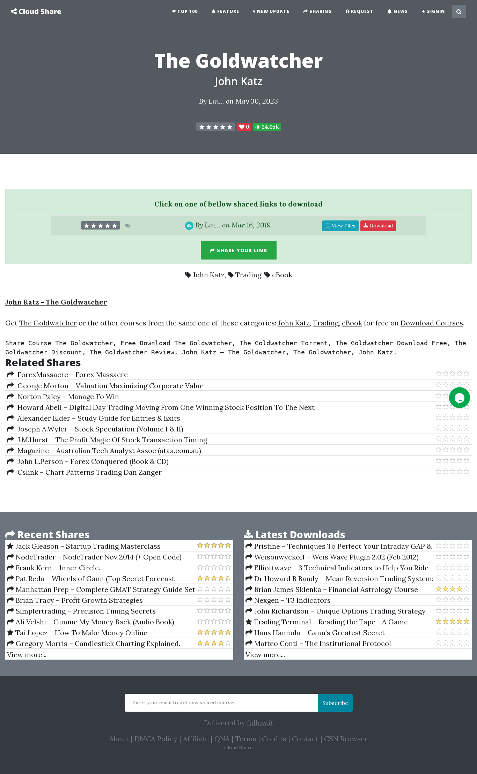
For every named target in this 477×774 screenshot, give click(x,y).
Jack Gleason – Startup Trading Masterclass (87, 546)
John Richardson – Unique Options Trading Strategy (339, 611)
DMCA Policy (155, 738)
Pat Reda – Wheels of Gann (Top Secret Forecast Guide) (91, 578)
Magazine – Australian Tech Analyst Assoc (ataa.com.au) (107, 450)
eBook (282, 274)
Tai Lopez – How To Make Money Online (80, 632)
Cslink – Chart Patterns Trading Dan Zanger (88, 472)
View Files (342, 226)
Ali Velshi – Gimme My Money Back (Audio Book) (94, 621)
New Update (272, 11)
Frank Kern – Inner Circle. (57, 567)
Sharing (320, 11)
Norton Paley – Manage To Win (66, 396)
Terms (245, 738)
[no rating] (215, 126)
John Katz (238, 81)
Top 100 (187, 11)
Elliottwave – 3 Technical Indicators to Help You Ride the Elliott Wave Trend (336, 567)
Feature (227, 11)
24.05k (269, 126)
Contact (305, 738)
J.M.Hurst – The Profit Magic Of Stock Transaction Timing (110, 439)
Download (380, 226)
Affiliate (196, 738)
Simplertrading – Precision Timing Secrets (85, 611)
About (119, 738)
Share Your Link (241, 250)
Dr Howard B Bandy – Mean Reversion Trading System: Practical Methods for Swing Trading (339, 578)
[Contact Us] (459, 397)
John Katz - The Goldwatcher (56, 302)
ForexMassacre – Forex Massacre (71, 374)
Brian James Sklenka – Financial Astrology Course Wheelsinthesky (331, 589)
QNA (222, 738)
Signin (435, 11)
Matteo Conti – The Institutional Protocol (321, 643)
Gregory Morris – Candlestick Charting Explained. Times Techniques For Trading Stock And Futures (93, 643)
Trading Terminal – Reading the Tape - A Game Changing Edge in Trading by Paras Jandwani (326, 621)
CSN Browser (346, 738)
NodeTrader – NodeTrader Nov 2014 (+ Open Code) (98, 557)
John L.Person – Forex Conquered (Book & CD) (91, 461)
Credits (274, 738)
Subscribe (335, 702)
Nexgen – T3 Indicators (291, 600)
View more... (26, 654)
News (400, 11)
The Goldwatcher (48, 322)
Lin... (216, 101)
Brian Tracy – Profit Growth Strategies (78, 600)
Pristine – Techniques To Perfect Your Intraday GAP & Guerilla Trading (338, 546)
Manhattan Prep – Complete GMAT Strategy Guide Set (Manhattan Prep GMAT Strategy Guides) (101, 589)
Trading (248, 274)
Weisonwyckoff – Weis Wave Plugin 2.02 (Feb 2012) (335, 557)
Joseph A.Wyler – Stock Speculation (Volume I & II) (98, 428)
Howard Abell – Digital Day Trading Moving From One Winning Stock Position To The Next (164, 407)
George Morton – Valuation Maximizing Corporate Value (109, 385)
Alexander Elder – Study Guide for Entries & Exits (97, 418)
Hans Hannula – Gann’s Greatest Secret (318, 632)
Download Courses (432, 322)
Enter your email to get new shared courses (184, 702)
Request (362, 11)
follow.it (260, 722)
